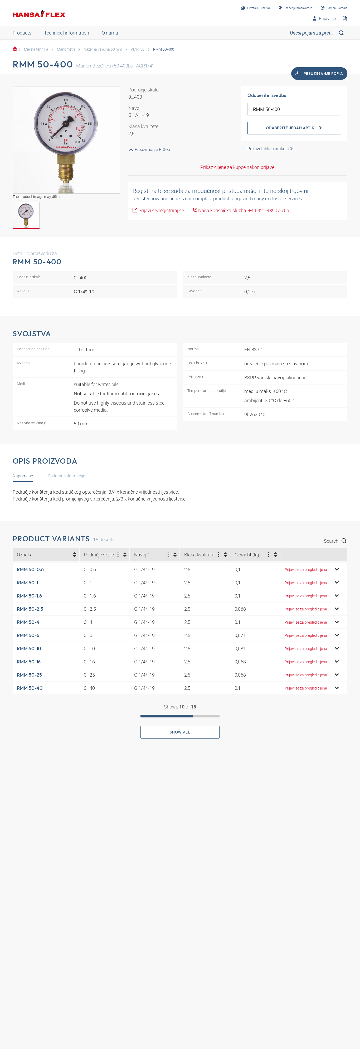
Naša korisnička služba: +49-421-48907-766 (243, 210)
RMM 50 (137, 49)
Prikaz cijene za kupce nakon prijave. (237, 167)
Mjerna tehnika (36, 49)
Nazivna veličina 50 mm (103, 49)
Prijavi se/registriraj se (160, 210)
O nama (110, 33)
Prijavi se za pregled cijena (306, 569)
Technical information (66, 33)
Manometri (66, 49)
